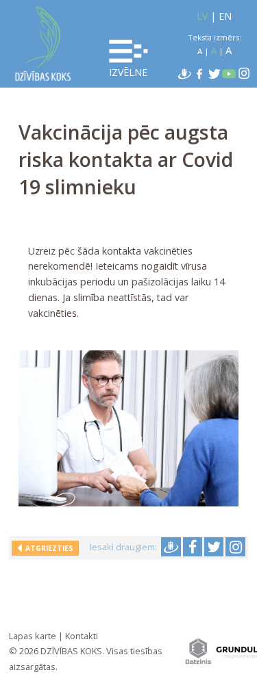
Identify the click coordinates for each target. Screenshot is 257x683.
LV (202, 16)
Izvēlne (128, 72)
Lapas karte (32, 636)
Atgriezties (47, 548)
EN (225, 16)
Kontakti (81, 636)
